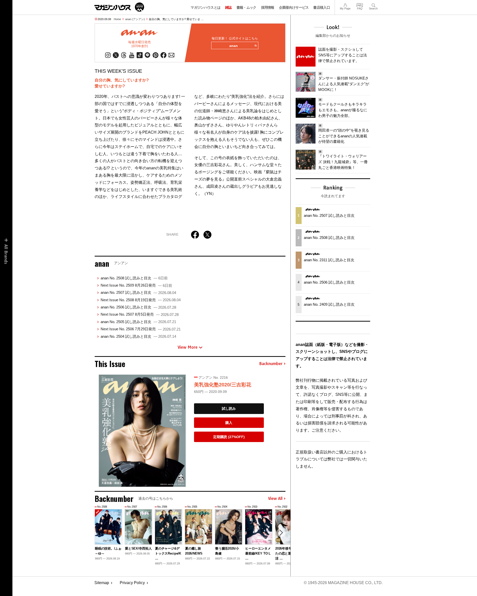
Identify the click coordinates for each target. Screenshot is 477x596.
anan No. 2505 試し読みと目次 (138, 322)
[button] (281, 532)
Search (373, 4)
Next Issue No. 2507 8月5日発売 (140, 314)
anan (233, 46)
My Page (345, 4)
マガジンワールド (119, 7)
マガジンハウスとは (205, 7)
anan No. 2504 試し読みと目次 (138, 336)
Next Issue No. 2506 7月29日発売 (141, 329)
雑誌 (228, 7)
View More (188, 347)
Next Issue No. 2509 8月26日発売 (136, 285)
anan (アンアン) (135, 19)
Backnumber (270, 364)
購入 (228, 423)
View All (275, 498)
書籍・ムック (246, 7)
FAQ (359, 4)
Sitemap (101, 583)
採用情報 (267, 7)
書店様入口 (321, 7)
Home (117, 19)
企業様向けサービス (294, 7)
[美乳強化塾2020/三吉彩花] (142, 430)
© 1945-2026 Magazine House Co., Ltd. (343, 583)
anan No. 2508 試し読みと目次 (134, 278)
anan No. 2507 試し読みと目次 (138, 292)
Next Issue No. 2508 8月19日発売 (141, 300)
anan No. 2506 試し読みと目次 (138, 307)
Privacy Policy (132, 583)
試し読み (229, 408)
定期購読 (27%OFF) (229, 437)
